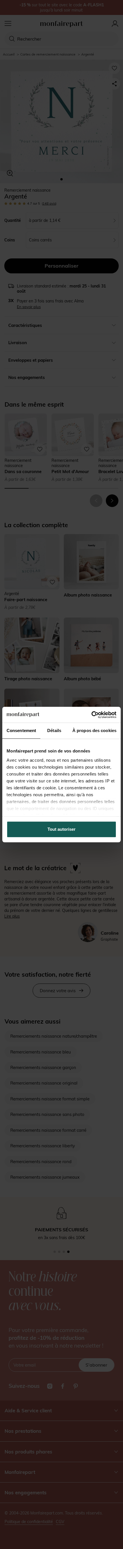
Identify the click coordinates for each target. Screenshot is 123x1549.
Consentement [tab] (21, 730)
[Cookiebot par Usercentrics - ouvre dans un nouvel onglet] (91, 715)
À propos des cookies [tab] (94, 730)
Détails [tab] (54, 730)
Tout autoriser (61, 829)
